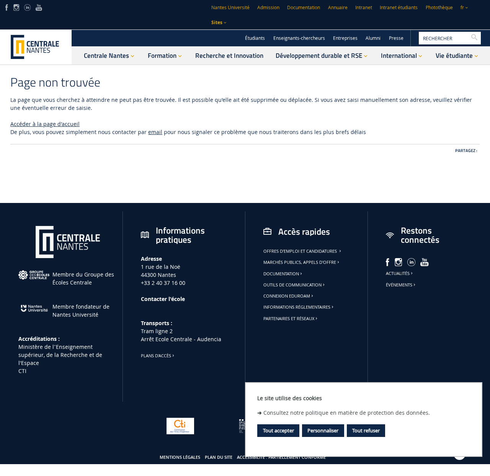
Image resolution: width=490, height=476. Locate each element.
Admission (268, 7)
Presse (396, 38)
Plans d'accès (156, 355)
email (155, 132)
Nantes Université (230, 7)
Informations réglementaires (296, 307)
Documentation (303, 7)
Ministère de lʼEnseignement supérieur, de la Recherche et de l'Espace (60, 354)
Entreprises (345, 38)
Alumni (373, 38)
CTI (22, 371)
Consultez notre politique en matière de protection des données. (346, 412)
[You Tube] (39, 6)
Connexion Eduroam (286, 296)
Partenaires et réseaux (288, 318)
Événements (399, 285)
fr (462, 7)
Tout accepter (278, 430)
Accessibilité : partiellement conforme (281, 457)
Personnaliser (322, 430)
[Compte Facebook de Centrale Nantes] (6, 6)
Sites (216, 22)
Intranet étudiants (399, 7)
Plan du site (218, 457)
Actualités (398, 273)
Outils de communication (292, 285)
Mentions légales (180, 457)
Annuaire (338, 7)
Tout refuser (366, 430)
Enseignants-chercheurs (299, 38)
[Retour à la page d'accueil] (36, 46)
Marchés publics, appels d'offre (299, 262)
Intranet (363, 7)
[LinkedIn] (27, 6)
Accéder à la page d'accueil (45, 124)
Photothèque (439, 7)
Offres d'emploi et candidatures (300, 251)
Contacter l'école (163, 299)
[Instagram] (16, 6)
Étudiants (255, 38)
